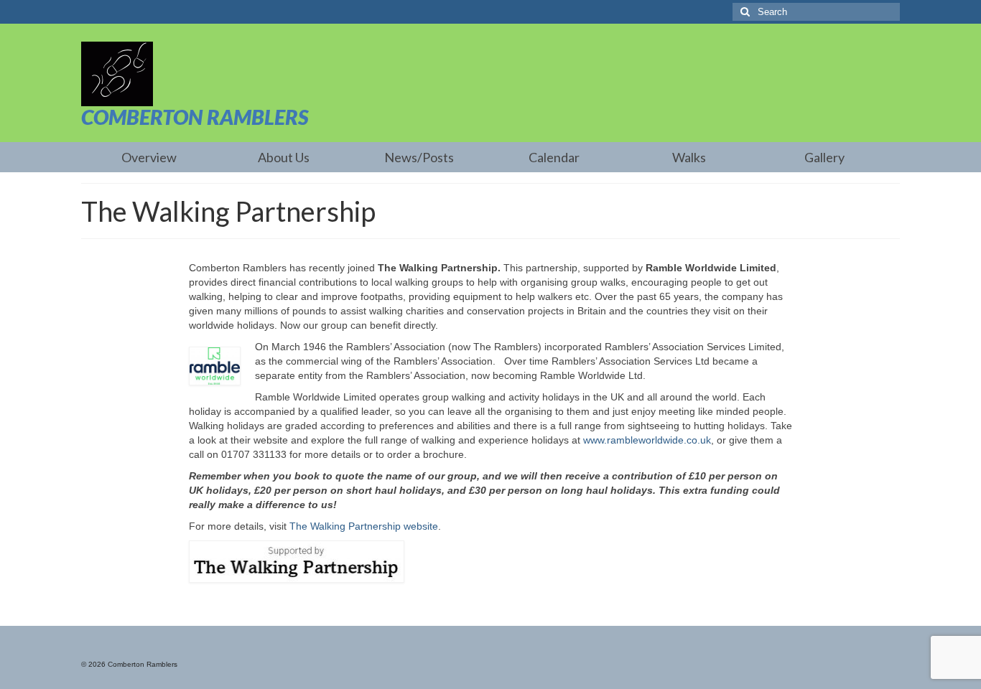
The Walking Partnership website (363, 526)
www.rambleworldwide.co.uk (647, 440)
